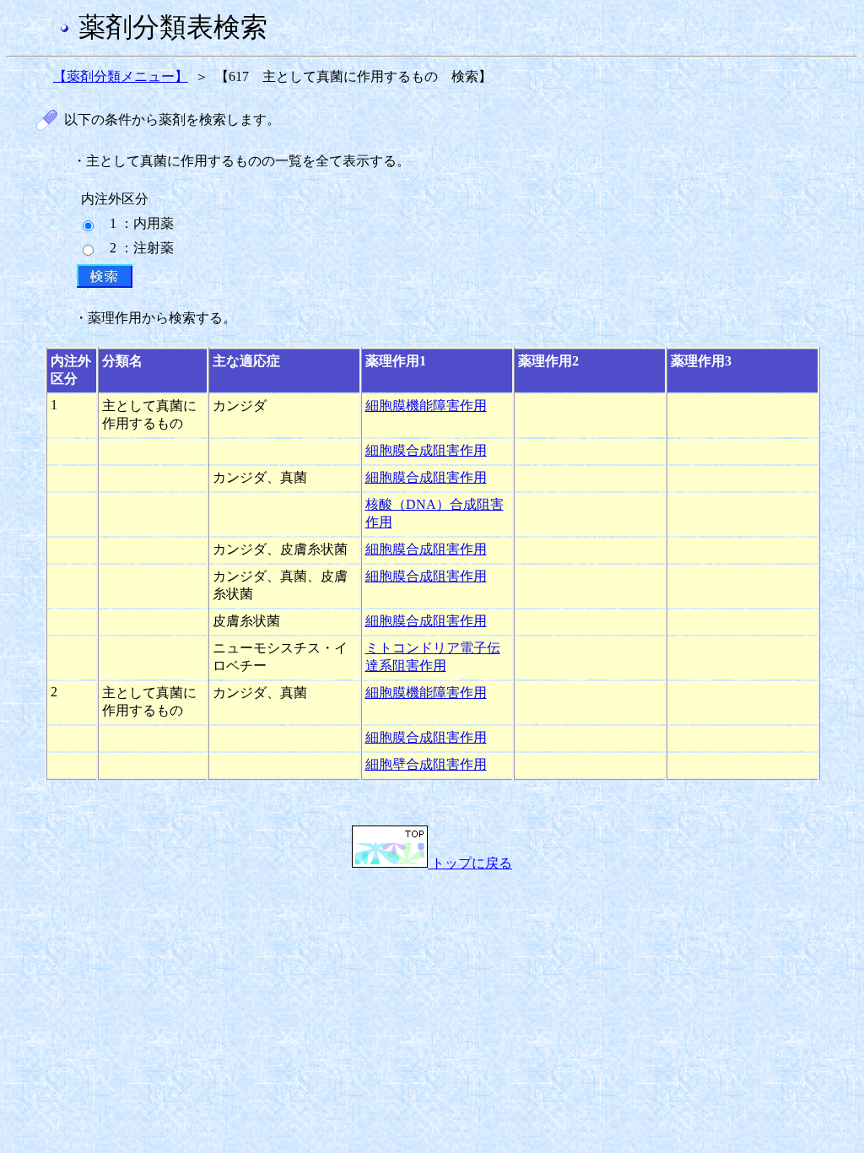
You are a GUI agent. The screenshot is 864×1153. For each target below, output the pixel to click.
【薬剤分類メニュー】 (120, 76)
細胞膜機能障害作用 (426, 405)
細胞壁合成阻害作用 (426, 764)
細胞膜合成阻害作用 (426, 450)
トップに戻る (470, 863)
